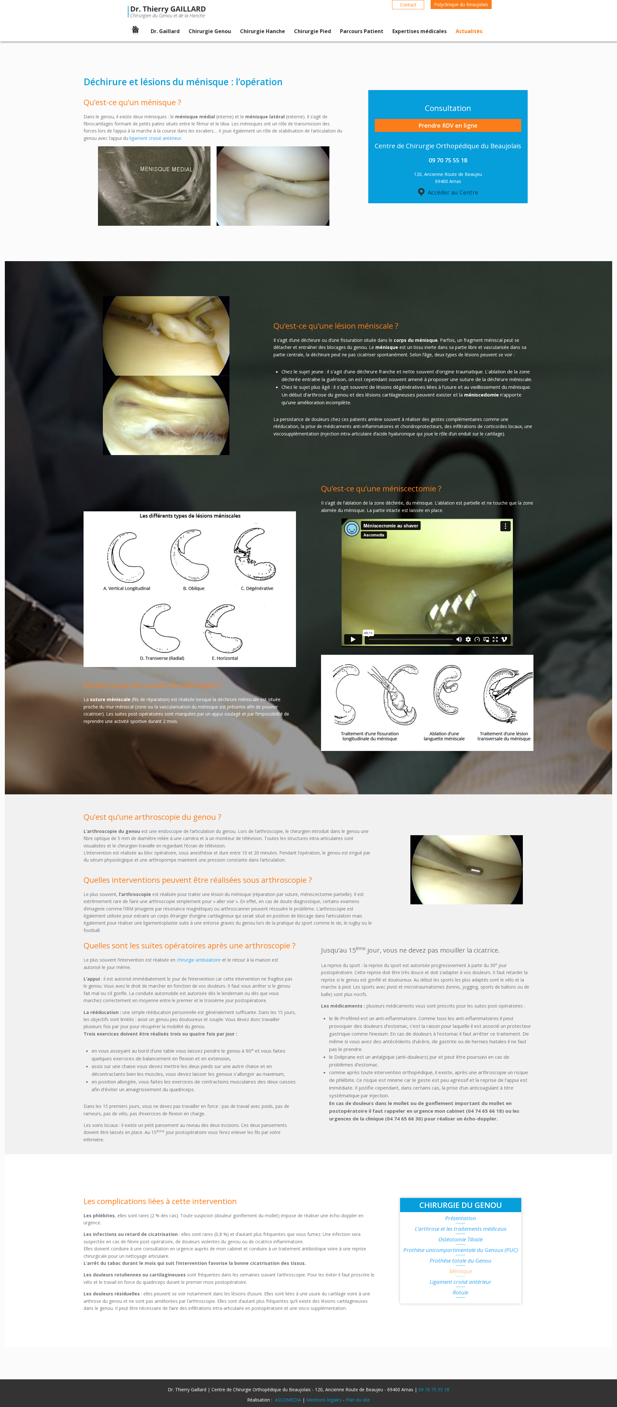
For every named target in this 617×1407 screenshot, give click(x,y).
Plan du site (358, 1400)
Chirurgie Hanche (262, 31)
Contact (408, 5)
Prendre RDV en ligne (448, 125)
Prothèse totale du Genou (460, 1261)
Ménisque (460, 1271)
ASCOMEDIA (288, 1400)
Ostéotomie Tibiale (460, 1240)
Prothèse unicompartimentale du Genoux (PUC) (460, 1250)
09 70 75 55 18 (433, 1389)
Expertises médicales (419, 31)
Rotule (460, 1293)
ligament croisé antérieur (155, 138)
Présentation (460, 1218)
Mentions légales (324, 1400)
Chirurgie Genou (210, 31)
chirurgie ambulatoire (199, 960)
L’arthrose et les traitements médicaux (460, 1229)
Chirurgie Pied (312, 31)
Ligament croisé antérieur (460, 1282)
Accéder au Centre (453, 192)
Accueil (135, 32)
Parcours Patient (361, 31)
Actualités (469, 31)
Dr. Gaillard (165, 31)
